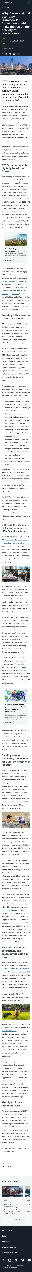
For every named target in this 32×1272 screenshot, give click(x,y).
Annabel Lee (10, 48)
